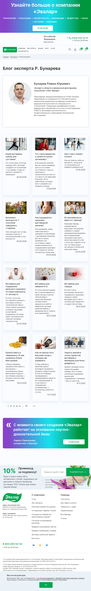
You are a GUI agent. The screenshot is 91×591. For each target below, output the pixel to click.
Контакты (35, 538)
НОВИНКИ (21, 48)
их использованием (45, 578)
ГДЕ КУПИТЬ (31, 48)
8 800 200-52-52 (80, 38)
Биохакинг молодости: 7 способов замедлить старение (12, 222)
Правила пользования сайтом (44, 527)
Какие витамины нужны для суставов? (14, 156)
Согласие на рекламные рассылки (42, 522)
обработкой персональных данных (69, 578)
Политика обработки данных (44, 507)
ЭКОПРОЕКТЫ (23, 51)
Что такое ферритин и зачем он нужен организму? (45, 156)
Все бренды (66, 514)
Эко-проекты (37, 503)
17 (26, 406)
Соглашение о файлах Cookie (44, 511)
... (23, 406)
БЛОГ (47, 48)
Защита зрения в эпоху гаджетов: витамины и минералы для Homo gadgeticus (74, 357)
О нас (34, 499)
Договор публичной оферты (43, 535)
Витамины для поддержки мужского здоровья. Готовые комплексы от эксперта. (16, 289)
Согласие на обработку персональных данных (41, 515)
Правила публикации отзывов (44, 531)
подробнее (42, 28)
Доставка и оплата (68, 503)
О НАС (53, 48)
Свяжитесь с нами (68, 507)
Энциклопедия (67, 511)
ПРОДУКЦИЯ (11, 49)
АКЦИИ (40, 48)
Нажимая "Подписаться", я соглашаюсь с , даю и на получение (65, 483)
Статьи (64, 518)
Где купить (65, 499)
